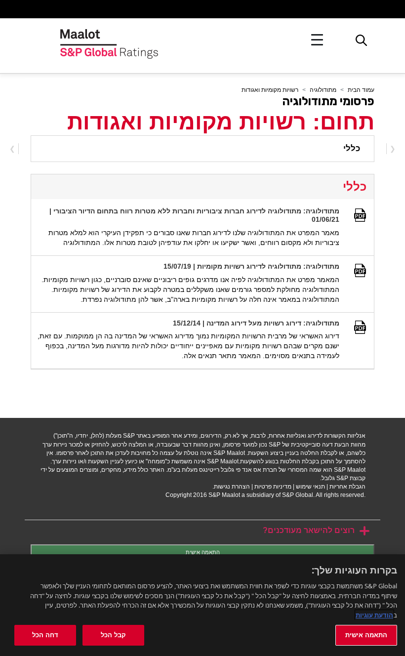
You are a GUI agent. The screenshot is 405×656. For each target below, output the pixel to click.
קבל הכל (113, 634)
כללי (351, 148)
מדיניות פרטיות (272, 486)
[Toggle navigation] (317, 40)
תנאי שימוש (310, 486)
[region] (202, 605)
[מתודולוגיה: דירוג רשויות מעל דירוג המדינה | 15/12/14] (361, 326)
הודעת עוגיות (374, 615)
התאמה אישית (203, 552)
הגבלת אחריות (347, 486)
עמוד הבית (361, 89)
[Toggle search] (361, 43)
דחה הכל (45, 634)
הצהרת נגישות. (231, 486)
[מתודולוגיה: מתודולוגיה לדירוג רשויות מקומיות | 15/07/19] (361, 270)
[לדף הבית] (109, 39)
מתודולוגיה (323, 89)
